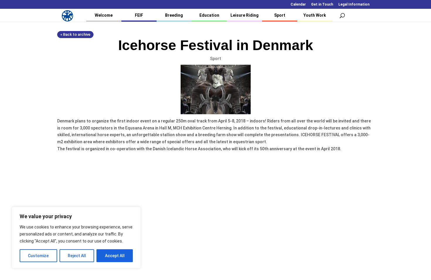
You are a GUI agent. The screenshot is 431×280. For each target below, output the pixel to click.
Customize (38, 255)
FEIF (139, 15)
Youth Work (314, 15)
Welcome (104, 15)
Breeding (174, 15)
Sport (279, 15)
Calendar (298, 4)
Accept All (115, 255)
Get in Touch (322, 4)
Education (209, 15)
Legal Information (353, 4)
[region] (76, 237)
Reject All (77, 255)
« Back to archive (75, 34)
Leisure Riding (244, 15)
